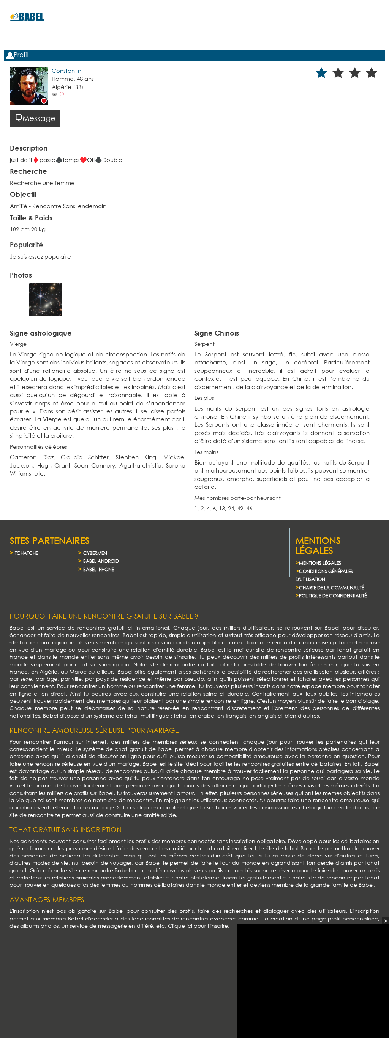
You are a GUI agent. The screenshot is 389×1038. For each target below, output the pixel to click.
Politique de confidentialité (333, 595)
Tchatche (26, 553)
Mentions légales (320, 563)
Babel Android (101, 561)
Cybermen (95, 553)
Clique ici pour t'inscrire (198, 925)
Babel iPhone (98, 569)
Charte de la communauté (331, 587)
